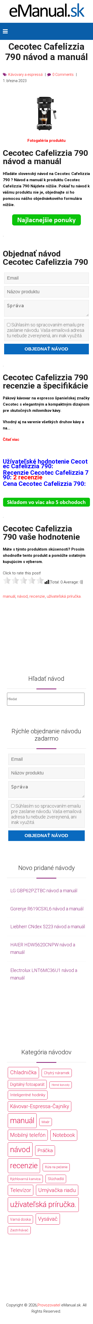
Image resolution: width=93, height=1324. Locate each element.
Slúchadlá (56, 1179)
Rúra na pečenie (56, 1167)
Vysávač (48, 1219)
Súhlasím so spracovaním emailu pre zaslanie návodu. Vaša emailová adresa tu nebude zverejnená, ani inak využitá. (45, 330)
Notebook (64, 1135)
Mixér (46, 1122)
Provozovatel (48, 1305)
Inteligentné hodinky (27, 1095)
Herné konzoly (60, 1085)
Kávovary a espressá (25, 74)
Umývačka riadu (57, 1190)
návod (22, 596)
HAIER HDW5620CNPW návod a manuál (42, 948)
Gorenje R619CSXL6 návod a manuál (46, 908)
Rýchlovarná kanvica (25, 1179)
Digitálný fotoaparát (27, 1084)
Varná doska (20, 1219)
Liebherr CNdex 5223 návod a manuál (47, 926)
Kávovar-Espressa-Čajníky (39, 1106)
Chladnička (23, 1072)
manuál (9, 596)
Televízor (20, 1190)
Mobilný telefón (27, 1135)
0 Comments (63, 74)
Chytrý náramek (56, 1073)
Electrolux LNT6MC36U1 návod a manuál (43, 974)
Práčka (45, 1150)
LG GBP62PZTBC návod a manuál (43, 890)
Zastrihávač (19, 1230)
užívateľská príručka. (64, 596)
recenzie (37, 596)
